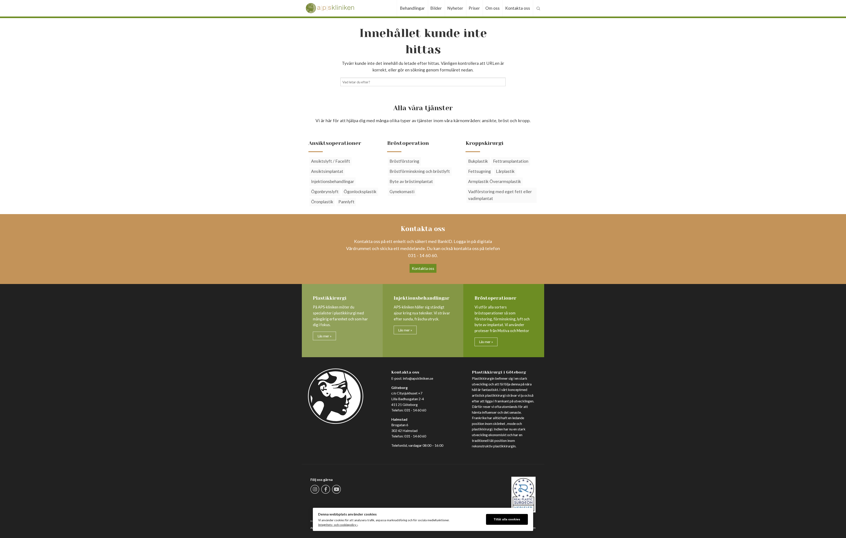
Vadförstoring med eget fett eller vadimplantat (500, 195)
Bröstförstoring (404, 161)
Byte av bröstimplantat (411, 181)
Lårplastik (505, 171)
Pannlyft (346, 201)
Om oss (492, 8)
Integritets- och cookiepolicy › (338, 525)
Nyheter (455, 8)
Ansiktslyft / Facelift (330, 161)
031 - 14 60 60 (415, 410)
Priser (474, 8)
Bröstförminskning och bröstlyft (420, 171)
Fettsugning (479, 171)
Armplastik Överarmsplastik (494, 181)
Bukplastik (478, 161)
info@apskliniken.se (418, 378)
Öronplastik (322, 201)
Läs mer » (324, 336)
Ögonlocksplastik (360, 191)
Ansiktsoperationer (334, 143)
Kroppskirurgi (484, 143)
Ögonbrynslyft (325, 191)
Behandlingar (412, 8)
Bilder (436, 8)
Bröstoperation (408, 143)
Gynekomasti (402, 191)
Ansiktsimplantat (327, 171)
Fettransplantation (510, 161)
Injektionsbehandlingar (332, 181)
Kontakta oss (517, 8)
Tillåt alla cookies (507, 519)
